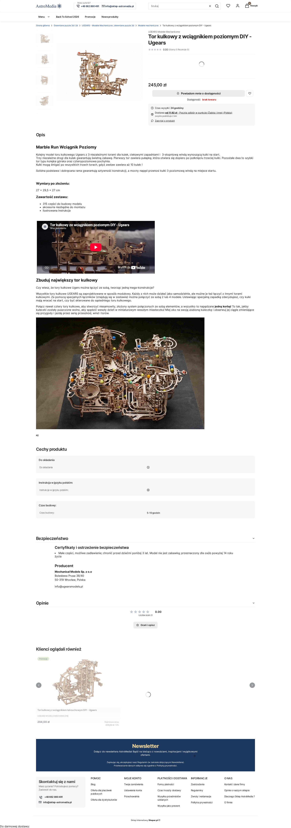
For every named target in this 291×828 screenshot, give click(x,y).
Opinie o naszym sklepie (236, 790)
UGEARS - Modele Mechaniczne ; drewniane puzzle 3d (108, 25)
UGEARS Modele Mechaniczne (164, 31)
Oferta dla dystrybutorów (104, 799)
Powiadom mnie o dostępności (201, 93)
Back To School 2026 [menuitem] (67, 16)
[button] (217, 6)
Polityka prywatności (202, 802)
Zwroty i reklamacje (201, 796)
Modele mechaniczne (148, 25)
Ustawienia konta (133, 790)
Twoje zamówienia (133, 784)
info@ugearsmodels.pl (69, 586)
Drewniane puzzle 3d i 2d (66, 25)
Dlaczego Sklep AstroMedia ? (239, 796)
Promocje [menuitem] (90, 16)
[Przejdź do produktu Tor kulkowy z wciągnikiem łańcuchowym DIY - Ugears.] (78, 681)
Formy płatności (165, 784)
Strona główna (43, 25)
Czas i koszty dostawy (169, 790)
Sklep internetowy (144, 820)
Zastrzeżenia (197, 784)
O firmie (228, 802)
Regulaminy (197, 790)
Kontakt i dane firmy (234, 784)
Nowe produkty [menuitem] (110, 16)
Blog (93, 784)
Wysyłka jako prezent (168, 805)
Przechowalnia (131, 796)
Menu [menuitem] (41, 16)
